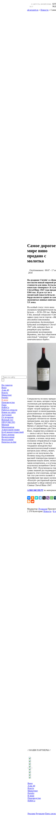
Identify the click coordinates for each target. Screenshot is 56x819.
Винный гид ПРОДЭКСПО (8, 421)
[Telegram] (40, 497)
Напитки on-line (8, 442)
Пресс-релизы (7, 434)
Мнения (5, 425)
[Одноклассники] (32, 497)
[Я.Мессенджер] (36, 497)
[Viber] (47, 497)
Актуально (6, 415)
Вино (4, 387)
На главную (7, 385)
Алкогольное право (10, 429)
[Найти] (2, 380)
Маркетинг (6, 395)
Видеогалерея (7, 437)
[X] (44, 497)
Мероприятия (7, 427)
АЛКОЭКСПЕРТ (35, 490)
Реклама (31, 813)
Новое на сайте (8, 412)
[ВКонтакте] (28, 497)
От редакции (7, 417)
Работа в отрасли (9, 410)
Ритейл (4, 397)
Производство (8, 402)
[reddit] (32, 501)
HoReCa (5, 407)
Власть (4, 392)
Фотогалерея (7, 439)
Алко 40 (5, 390)
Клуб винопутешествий (12, 432)
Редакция (42, 509)
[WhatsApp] (51, 497)
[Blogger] (28, 501)
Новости (47, 511)
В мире (4, 400)
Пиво (4, 405)
